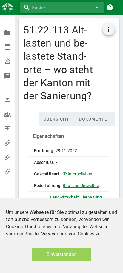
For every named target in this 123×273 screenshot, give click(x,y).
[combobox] (62, 7)
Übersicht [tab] (56, 119)
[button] (109, 29)
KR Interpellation (76, 174)
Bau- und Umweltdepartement (90, 185)
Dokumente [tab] (93, 119)
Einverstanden (61, 254)
